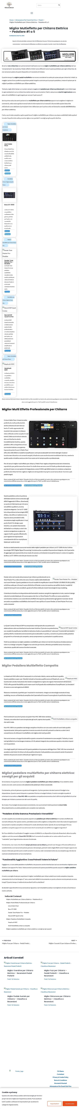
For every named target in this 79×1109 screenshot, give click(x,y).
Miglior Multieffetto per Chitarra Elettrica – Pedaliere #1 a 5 (24, 899)
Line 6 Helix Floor (13, 906)
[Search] (59, 5)
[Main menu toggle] (31, 13)
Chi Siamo (60, 1071)
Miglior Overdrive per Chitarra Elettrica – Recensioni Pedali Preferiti (20, 973)
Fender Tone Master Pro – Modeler (18, 912)
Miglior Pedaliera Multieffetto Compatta (18, 919)
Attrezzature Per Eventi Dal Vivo (60, 1086)
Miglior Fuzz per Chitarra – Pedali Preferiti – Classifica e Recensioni (56, 973)
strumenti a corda (46, 888)
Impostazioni (54, 1104)
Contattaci (60, 1074)
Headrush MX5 (12, 922)
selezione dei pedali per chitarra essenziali (38, 785)
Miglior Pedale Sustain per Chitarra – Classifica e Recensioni (18, 999)
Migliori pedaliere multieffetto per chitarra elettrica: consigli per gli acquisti (29, 929)
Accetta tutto (69, 1104)
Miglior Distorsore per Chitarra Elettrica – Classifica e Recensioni (57, 999)
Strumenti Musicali (60, 1083)
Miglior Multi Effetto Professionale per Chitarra (20, 902)
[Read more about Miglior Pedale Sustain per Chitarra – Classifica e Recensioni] (21, 990)
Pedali (9, 979)
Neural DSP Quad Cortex (15, 916)
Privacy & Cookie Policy (60, 1077)
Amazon (7, 170)
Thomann (7, 173)
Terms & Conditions (60, 1080)
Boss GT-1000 (12, 909)
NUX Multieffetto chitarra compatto (19, 925)
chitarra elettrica (29, 83)
